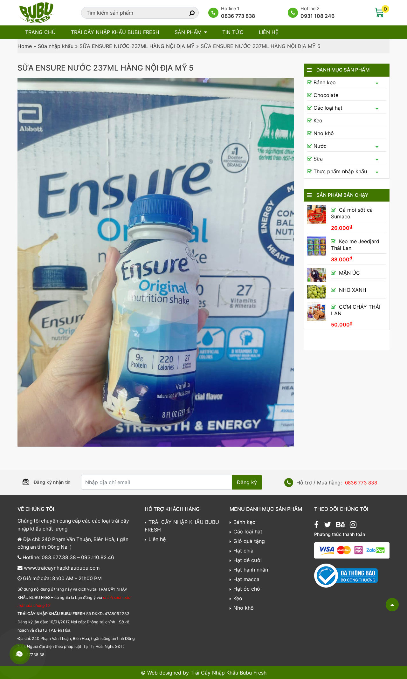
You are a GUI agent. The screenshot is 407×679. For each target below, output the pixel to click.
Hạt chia (243, 550)
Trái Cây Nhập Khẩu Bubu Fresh (228, 672)
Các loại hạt (328, 108)
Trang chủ (40, 32)
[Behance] (340, 525)
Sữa (318, 158)
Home (24, 46)
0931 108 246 (317, 16)
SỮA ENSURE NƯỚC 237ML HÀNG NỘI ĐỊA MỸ (137, 46)
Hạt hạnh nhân (250, 569)
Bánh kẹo (325, 82)
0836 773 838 (238, 16)
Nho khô (324, 133)
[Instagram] (353, 525)
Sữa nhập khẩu (55, 46)
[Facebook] (316, 525)
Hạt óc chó (246, 589)
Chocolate (326, 95)
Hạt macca (246, 579)
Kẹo (318, 120)
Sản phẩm (188, 32)
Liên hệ (269, 32)
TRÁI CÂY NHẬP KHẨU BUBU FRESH (115, 32)
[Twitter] (327, 525)
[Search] (186, 13)
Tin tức (233, 32)
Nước (320, 146)
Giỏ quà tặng (249, 541)
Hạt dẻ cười (247, 560)
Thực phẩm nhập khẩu (340, 171)
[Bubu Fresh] (36, 12)
